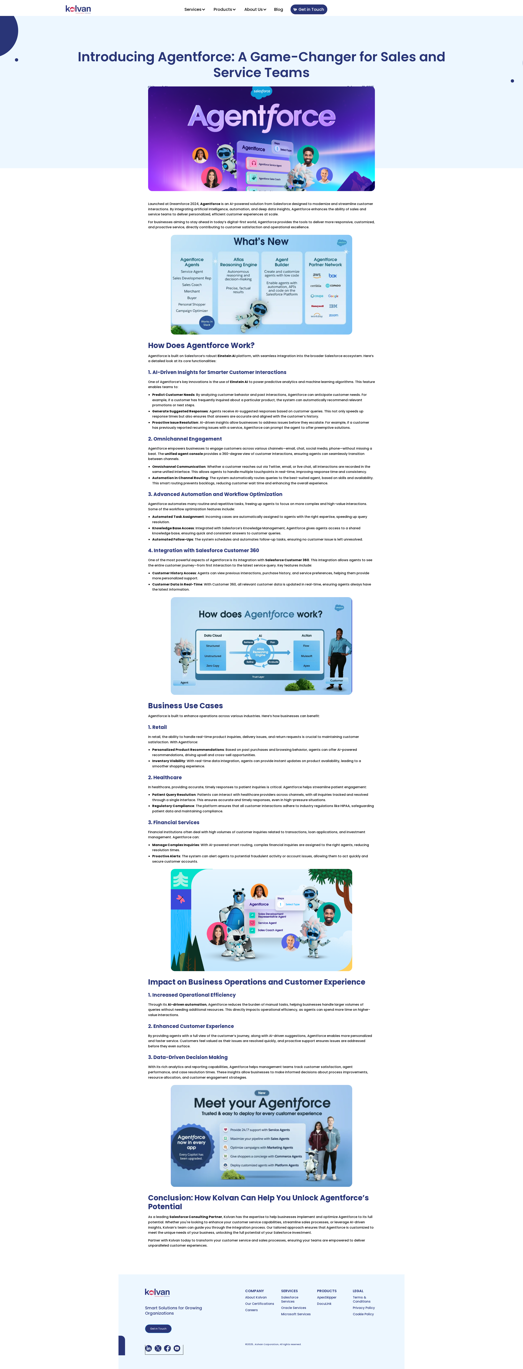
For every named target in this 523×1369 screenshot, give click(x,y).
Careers (251, 1310)
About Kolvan (256, 1297)
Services (192, 9)
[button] (195, 9)
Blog (278, 9)
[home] (78, 9)
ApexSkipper (326, 1297)
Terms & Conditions (362, 1299)
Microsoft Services (296, 1314)
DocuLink (324, 1304)
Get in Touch (311, 9)
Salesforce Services (289, 1299)
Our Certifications (259, 1304)
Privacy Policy (364, 1308)
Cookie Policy (363, 1314)
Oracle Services (293, 1308)
